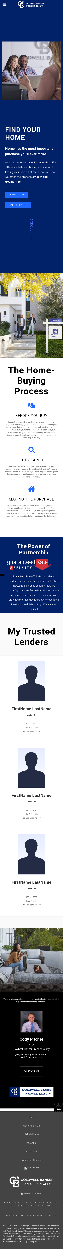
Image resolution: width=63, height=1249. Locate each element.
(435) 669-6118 (22, 1054)
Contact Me (31, 1071)
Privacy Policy (31, 1202)
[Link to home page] (31, 4)
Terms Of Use (11, 1202)
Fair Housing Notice (39, 1205)
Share (58, 1109)
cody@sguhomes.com (31, 1057)
